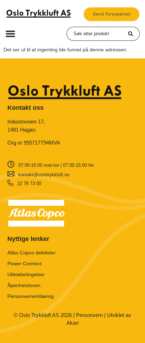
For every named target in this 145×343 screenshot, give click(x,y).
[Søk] (134, 34)
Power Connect (24, 263)
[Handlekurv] (111, 14)
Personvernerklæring (30, 296)
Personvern (89, 315)
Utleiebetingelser (26, 274)
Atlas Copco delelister (31, 252)
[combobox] (97, 34)
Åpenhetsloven (23, 285)
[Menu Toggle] (10, 33)
